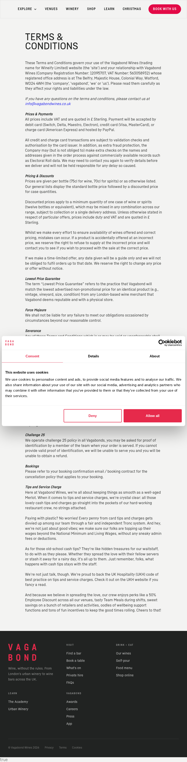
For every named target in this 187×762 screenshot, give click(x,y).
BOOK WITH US (165, 9)
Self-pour (123, 660)
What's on (73, 668)
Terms (63, 747)
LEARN (109, 9)
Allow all (152, 416)
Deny (92, 416)
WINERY (72, 9)
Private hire (74, 675)
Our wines (123, 653)
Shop (91, 9)
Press (70, 716)
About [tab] (155, 356)
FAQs (70, 682)
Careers (72, 709)
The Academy (18, 702)
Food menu (124, 668)
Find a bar (73, 653)
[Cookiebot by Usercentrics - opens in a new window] (162, 342)
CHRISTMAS (132, 9)
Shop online (125, 675)
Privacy (49, 747)
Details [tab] (93, 356)
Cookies (77, 747)
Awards (71, 702)
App (69, 723)
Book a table (75, 660)
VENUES (51, 9)
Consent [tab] (32, 356)
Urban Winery (18, 709)
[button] (25, 9)
